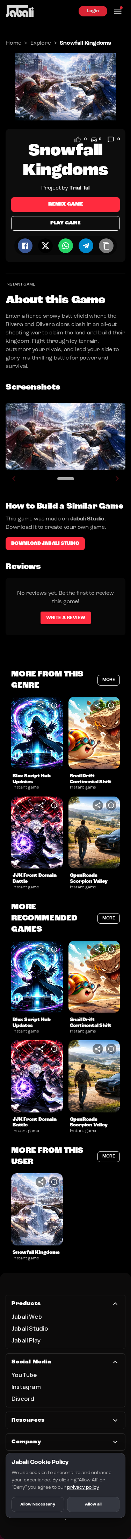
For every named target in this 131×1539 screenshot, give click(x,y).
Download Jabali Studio (45, 543)
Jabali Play (26, 1340)
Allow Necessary (37, 1504)
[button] (37, 733)
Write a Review (65, 617)
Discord (23, 1398)
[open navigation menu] (117, 11)
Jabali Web (27, 1316)
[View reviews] (110, 139)
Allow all (93, 1504)
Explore (40, 43)
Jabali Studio (30, 1328)
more (108, 680)
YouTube (24, 1375)
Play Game (65, 223)
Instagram (26, 1387)
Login (93, 11)
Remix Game (65, 204)
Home (13, 43)
